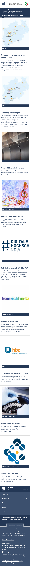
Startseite (5, 494)
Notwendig (6, 543)
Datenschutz (4, 519)
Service (4, 512)
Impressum (4, 521)
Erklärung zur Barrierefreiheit (15, 519)
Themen (4, 503)
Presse (4, 507)
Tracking (6, 552)
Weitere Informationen (8, 540)
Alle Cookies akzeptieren (10, 563)
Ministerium (5, 498)
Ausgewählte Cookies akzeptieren (12, 560)
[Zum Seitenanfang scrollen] (26, 563)
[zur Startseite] (19, 4)
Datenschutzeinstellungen (15, 525)
